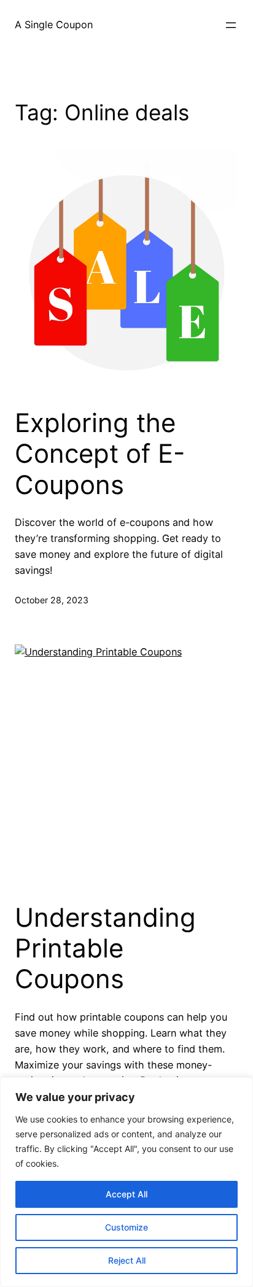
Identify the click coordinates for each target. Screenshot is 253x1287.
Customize (126, 1227)
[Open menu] (231, 25)
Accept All (126, 1194)
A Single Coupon (54, 24)
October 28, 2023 (51, 600)
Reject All (127, 1260)
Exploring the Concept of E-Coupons (100, 454)
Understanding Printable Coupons (105, 948)
